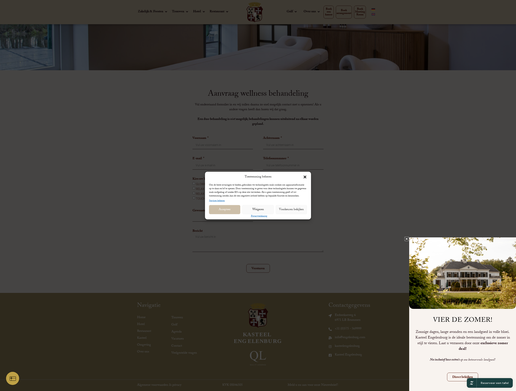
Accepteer (225, 209)
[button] (305, 177)
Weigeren (258, 209)
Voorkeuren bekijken (291, 209)
